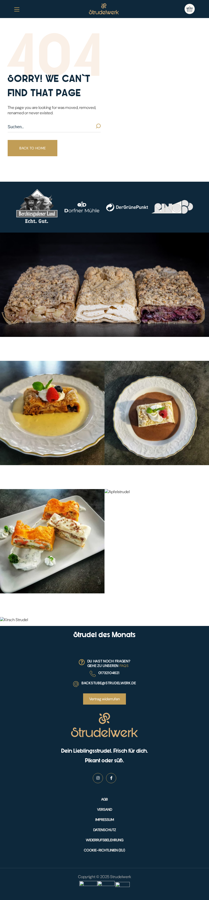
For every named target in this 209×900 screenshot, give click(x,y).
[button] (190, 9)
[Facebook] (111, 778)
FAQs (124, 665)
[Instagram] (98, 778)
